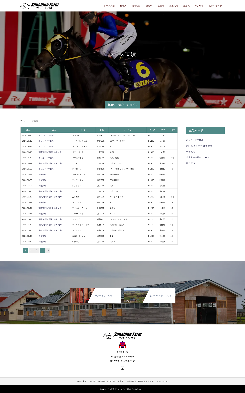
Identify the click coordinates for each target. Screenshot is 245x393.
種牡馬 (123, 6)
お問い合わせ (215, 6)
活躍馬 (186, 6)
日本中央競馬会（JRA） (198, 157)
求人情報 (199, 6)
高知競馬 (42, 174)
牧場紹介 (136, 6)
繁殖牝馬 (173, 6)
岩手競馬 (190, 151)
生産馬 (161, 6)
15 (47, 250)
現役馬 (149, 6)
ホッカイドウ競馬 (46, 135)
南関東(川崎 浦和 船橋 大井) (50, 152)
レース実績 (109, 6)
